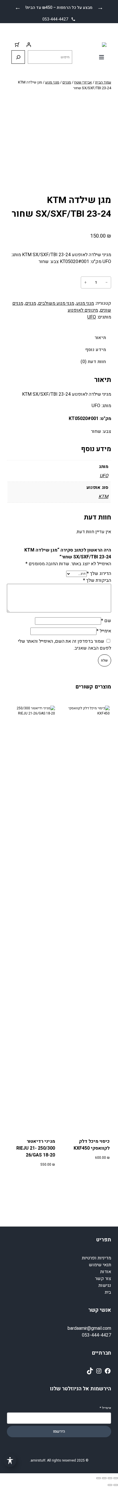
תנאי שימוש (100, 1264)
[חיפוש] (18, 57)
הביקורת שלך (97, 580)
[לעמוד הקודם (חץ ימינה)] (115, 1485)
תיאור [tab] (100, 337)
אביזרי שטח (83, 82)
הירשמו (59, 1431)
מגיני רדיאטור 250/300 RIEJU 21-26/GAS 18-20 (35, 1148)
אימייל (104, 631)
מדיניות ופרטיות (96, 1258)
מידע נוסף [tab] (95, 349)
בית (108, 1292)
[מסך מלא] (110, 1478)
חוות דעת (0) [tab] (93, 361)
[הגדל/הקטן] (115, 1478)
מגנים (66, 82)
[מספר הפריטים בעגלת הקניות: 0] (17, 44)
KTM (103, 496)
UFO (91, 317)
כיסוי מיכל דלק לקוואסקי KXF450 (92, 1145)
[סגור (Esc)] (98, 1478)
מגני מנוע (52, 82)
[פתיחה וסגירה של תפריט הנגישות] (9, 1460)
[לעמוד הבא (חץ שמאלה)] (110, 1485)
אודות (105, 1271)
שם (106, 620)
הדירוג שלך (99, 573)
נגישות (105, 1285)
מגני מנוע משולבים (56, 303)
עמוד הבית (103, 82)
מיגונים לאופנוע (83, 310)
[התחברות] (28, 44)
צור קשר (103, 1278)
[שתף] (104, 1478)
